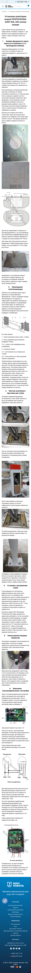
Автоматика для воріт (15, 905)
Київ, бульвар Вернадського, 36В (15, 945)
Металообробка (15, 916)
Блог (15, 926)
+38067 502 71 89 (16, 953)
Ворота (15, 907)
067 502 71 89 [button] (22, 2)
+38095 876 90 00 (16, 956)
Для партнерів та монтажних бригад (15, 931)
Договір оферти (15, 935)
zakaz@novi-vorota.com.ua (15, 943)
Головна (4, 11)
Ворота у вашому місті (15, 914)
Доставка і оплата (15, 928)
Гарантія (15, 933)
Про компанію (15, 924)
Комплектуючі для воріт (15, 910)
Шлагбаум (15, 912)
